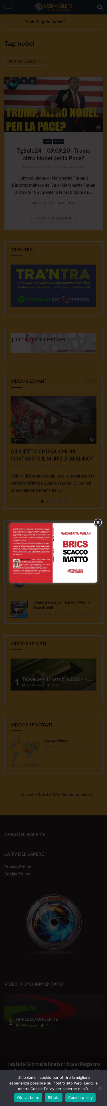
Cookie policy (80, 1097)
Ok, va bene (28, 1097)
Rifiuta (54, 1097)
